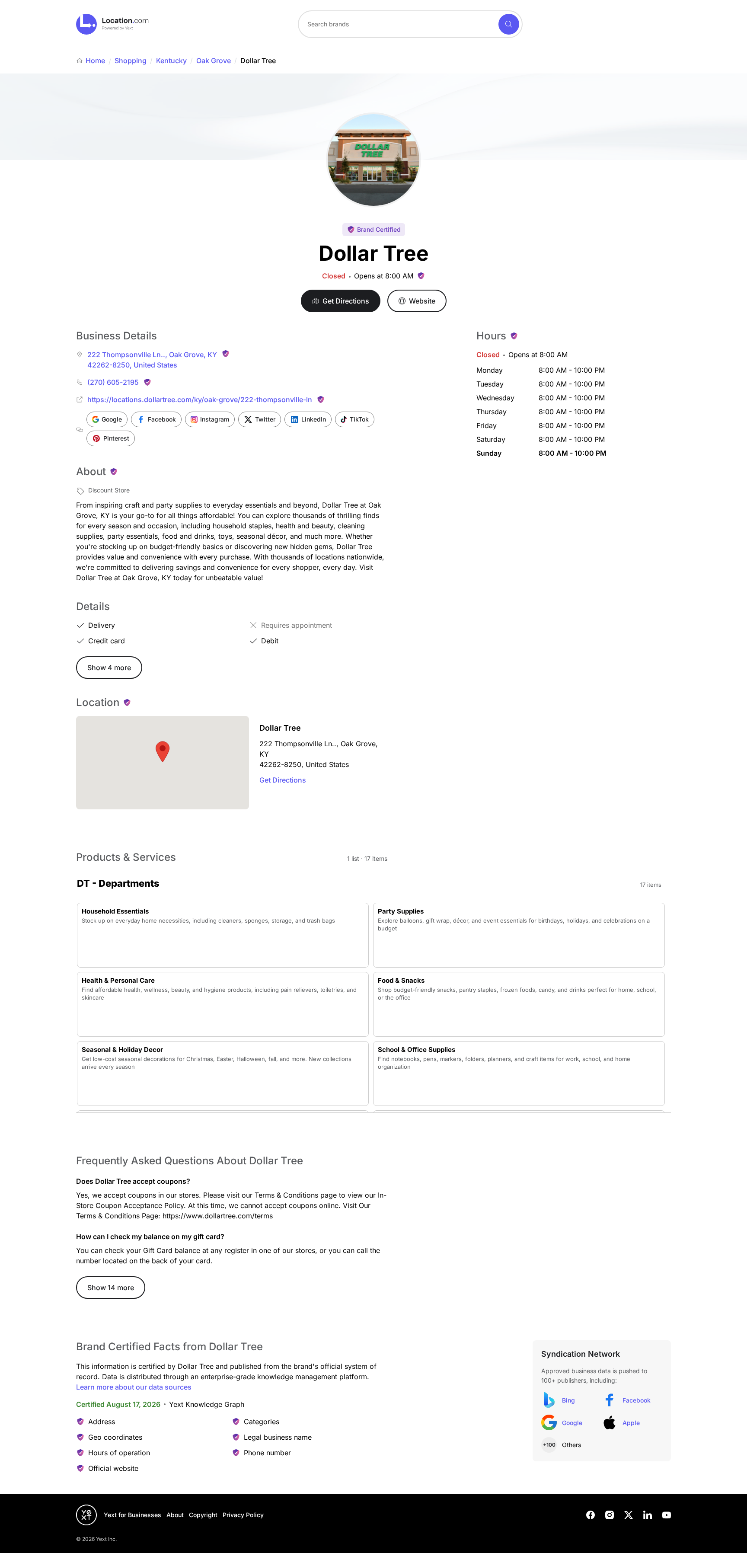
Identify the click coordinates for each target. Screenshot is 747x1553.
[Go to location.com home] (112, 24)
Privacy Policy (243, 1514)
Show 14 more (110, 1287)
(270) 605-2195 (113, 382)
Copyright (203, 1514)
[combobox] (410, 24)
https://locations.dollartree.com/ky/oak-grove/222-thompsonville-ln (199, 399)
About (175, 1514)
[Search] (508, 24)
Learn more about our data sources (134, 1387)
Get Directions (282, 780)
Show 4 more (109, 667)
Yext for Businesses (132, 1514)
